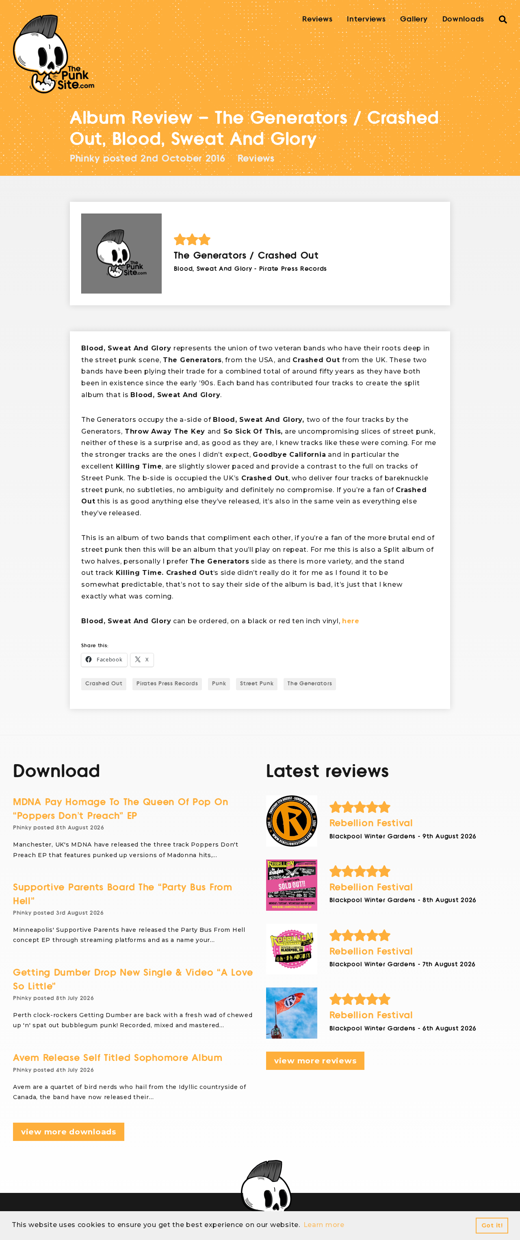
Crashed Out (103, 683)
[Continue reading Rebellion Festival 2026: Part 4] (291, 821)
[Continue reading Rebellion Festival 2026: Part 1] (291, 1013)
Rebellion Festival (371, 823)
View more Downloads (68, 1131)
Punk (219, 683)
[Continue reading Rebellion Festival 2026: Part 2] (291, 949)
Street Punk (256, 683)
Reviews (317, 19)
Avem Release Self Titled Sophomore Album (118, 1057)
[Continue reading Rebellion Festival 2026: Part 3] (291, 885)
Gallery (413, 19)
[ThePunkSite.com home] (53, 54)
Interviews (366, 19)
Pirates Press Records (167, 683)
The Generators (310, 683)
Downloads (463, 19)
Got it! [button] (492, 1225)
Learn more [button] (323, 1225)
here (351, 621)
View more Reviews (315, 1060)
